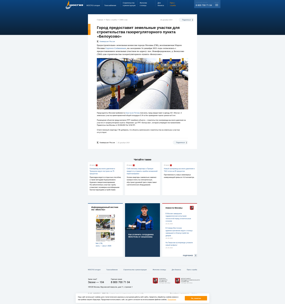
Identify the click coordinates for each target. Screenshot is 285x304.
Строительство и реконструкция (135, 269)
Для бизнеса (176, 269)
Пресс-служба (192, 269)
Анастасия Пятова (132, 113)
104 (102, 282)
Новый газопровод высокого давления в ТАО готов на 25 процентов (179, 169)
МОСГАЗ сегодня (94, 269)
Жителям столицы (159, 269)
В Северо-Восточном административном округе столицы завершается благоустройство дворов (179, 232)
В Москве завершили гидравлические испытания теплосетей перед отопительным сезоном (178, 217)
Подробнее (172, 299)
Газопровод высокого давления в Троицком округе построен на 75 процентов (102, 171)
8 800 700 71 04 (204, 5)
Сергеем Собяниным (115, 48)
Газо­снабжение (112, 269)
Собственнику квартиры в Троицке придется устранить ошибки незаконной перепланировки (142, 171)
